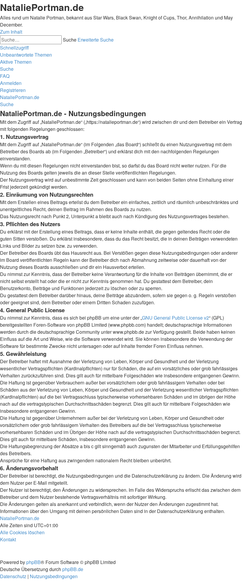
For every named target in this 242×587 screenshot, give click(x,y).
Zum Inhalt (11, 31)
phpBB (33, 562)
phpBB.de (72, 569)
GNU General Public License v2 (175, 317)
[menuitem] (26, 54)
